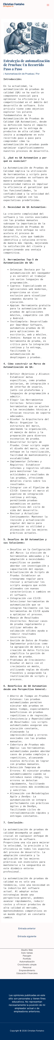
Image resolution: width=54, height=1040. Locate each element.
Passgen (27, 955)
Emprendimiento (27, 970)
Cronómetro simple (27, 964)
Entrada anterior (27, 928)
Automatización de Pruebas (19, 73)
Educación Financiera (27, 973)
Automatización (27, 961)
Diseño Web (27, 950)
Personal (27, 967)
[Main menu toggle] (48, 5)
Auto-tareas (27, 953)
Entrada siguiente (27, 936)
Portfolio (27, 958)
